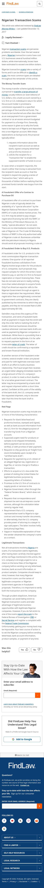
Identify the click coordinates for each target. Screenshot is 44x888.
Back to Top (23, 755)
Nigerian (11, 55)
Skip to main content (22, 2)
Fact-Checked (11, 43)
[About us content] (39, 837)
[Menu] (3, 3)
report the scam (24, 614)
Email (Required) (10, 690)
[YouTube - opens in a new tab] (12, 820)
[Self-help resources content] (39, 852)
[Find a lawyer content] (39, 845)
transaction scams (18, 49)
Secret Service (8, 620)
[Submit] (37, 695)
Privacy (13, 881)
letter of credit (18, 344)
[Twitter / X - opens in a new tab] (20, 820)
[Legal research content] (39, 860)
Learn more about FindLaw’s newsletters (18, 704)
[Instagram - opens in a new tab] (28, 820)
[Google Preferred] (4, 829)
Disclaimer (23, 881)
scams (23, 69)
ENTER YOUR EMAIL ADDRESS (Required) (18, 801)
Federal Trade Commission (17, 623)
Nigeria (31, 547)
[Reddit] (36, 820)
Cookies (34, 881)
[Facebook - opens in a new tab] (4, 820)
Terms (4, 881)
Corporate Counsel (8, 12)
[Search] (39, 3)
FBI (32, 617)
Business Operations (26, 12)
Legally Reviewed (13, 37)
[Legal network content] (39, 868)
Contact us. (24, 785)
